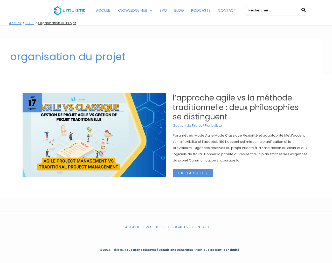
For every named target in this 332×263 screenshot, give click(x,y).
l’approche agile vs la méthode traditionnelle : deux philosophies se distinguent (236, 107)
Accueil (132, 227)
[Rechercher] (303, 10)
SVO (147, 227)
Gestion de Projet (187, 125)
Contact (201, 227)
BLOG (159, 227)
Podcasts (178, 227)
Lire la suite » (194, 173)
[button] (149, 10)
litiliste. (118, 250)
